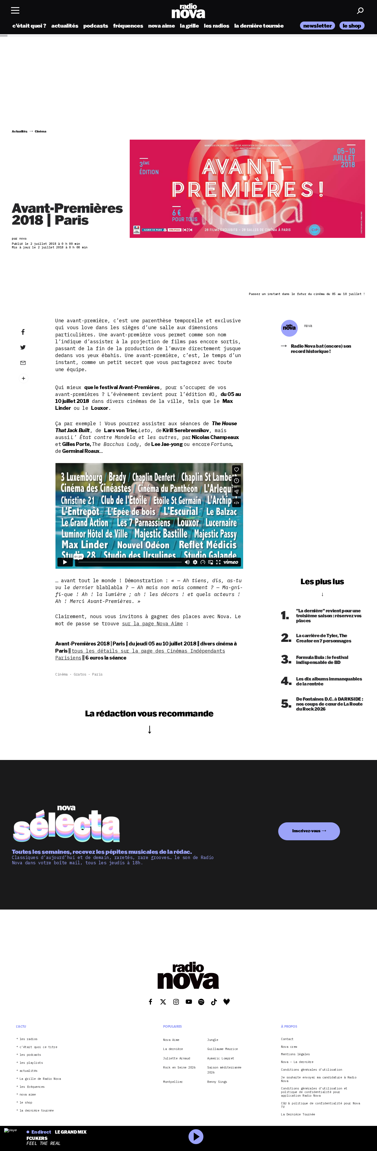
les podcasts (30, 1055)
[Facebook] (31, 332)
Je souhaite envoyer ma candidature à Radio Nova (318, 1079)
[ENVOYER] (31, 363)
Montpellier (173, 1082)
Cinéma (61, 674)
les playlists (31, 1063)
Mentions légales (295, 1054)
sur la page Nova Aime (152, 623)
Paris (97, 674)
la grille (189, 25)
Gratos (80, 674)
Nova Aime (171, 1040)
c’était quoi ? (29, 25)
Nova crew (289, 1046)
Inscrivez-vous (306, 830)
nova (308, 325)
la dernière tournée (259, 25)
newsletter (317, 25)
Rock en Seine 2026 (179, 1067)
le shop (352, 25)
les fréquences (32, 1086)
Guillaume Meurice (222, 1049)
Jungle (212, 1040)
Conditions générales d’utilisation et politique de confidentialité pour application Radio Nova (314, 1092)
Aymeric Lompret (220, 1058)
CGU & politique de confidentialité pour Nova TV (320, 1105)
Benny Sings (217, 1082)
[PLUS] (31, 378)
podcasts (95, 25)
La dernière (173, 1049)
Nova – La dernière (297, 1062)
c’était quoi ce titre (38, 1047)
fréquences (128, 25)
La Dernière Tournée (298, 1114)
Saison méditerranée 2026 (224, 1069)
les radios (216, 25)
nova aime (161, 25)
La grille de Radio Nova (40, 1079)
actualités (64, 25)
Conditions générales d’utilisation (311, 1070)
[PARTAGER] (31, 347)
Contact (287, 1039)
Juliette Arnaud (176, 1058)
